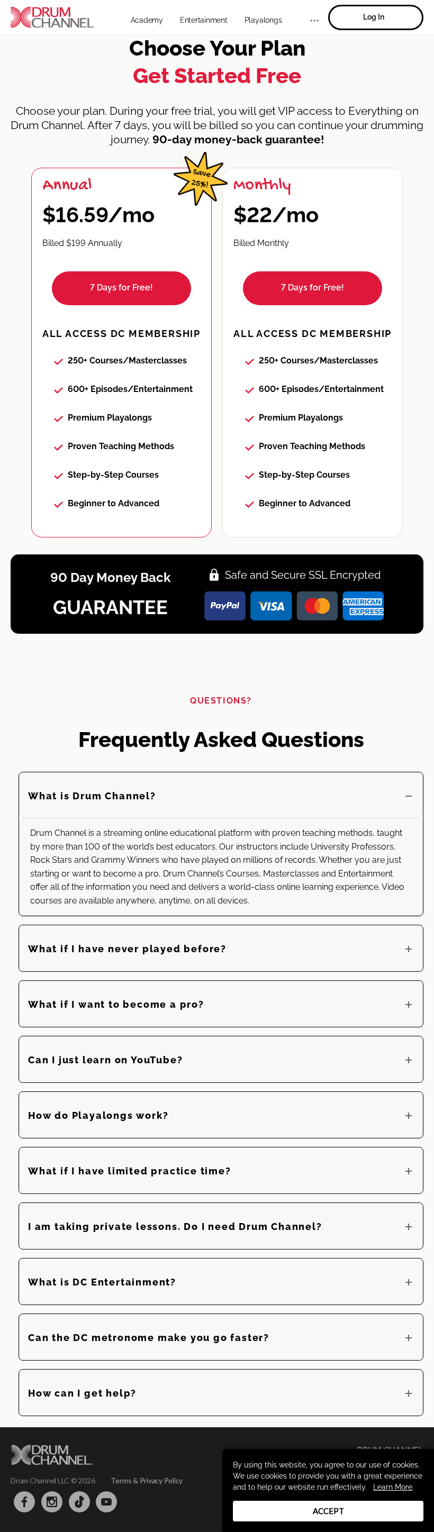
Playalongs (263, 20)
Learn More (392, 1487)
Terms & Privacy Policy (147, 1480)
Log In (373, 17)
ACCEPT (328, 1511)
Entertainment (204, 20)
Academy (147, 20)
